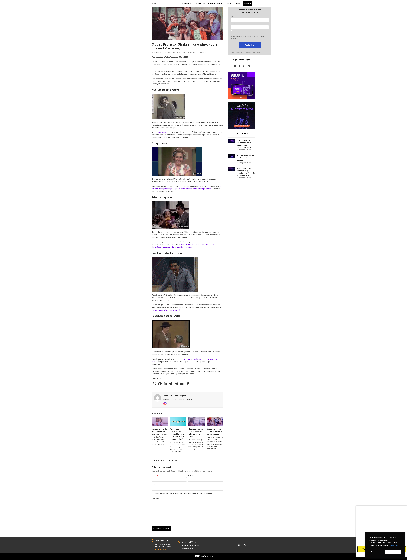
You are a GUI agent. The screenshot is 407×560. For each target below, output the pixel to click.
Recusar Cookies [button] (377, 552)
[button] (254, 3)
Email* (233, 24)
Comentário (157, 498)
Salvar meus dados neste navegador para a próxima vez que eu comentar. (183, 493)
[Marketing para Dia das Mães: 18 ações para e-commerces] (160, 421)
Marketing (193, 52)
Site (153, 484)
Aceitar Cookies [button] (393, 552)
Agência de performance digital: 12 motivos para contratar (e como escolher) (177, 434)
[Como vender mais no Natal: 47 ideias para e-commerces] (215, 421)
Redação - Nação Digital (178, 52)
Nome (155, 475)
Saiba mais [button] (394, 545)
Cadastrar (250, 45)
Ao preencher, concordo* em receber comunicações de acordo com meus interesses (250, 32)
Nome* (233, 16)
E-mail (191, 475)
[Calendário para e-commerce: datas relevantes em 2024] (196, 421)
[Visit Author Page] (157, 398)
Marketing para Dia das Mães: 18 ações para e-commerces (159, 431)
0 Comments (204, 52)
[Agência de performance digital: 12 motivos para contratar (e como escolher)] (178, 421)
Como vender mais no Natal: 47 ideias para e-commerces (214, 431)
